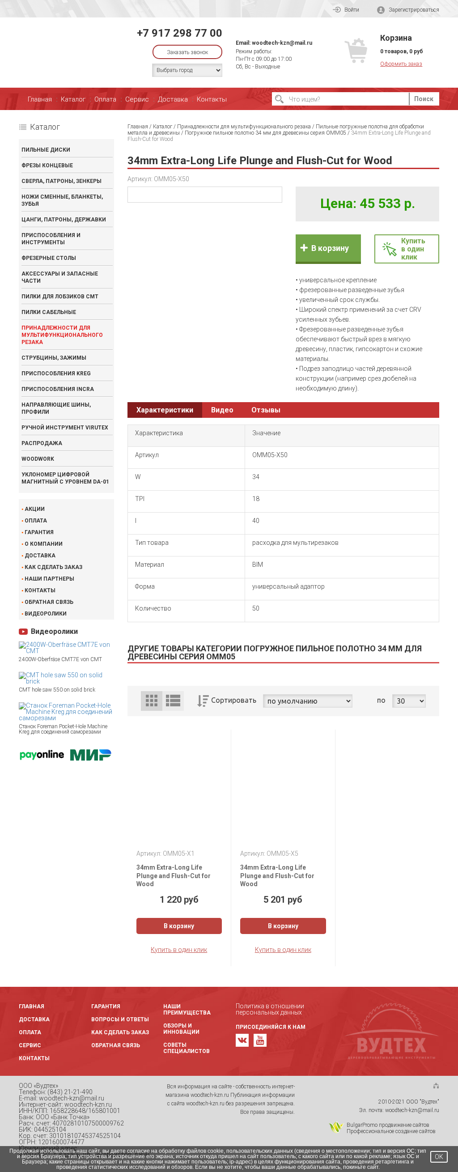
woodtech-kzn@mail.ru (282, 43)
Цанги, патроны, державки (63, 220)
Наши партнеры (49, 579)
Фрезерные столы (48, 258)
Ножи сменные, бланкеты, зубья (62, 200)
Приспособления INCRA (57, 389)
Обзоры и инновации (181, 1029)
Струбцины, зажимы (53, 358)
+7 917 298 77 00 (179, 33)
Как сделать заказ (53, 567)
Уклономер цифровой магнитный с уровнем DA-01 (65, 478)
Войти (351, 10)
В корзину (330, 248)
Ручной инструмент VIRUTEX (64, 428)
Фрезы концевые (47, 165)
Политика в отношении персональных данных (270, 1009)
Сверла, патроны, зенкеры (61, 181)
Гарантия (39, 532)
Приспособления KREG (56, 373)
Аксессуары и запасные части (59, 277)
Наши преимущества (187, 1009)
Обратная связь (49, 602)
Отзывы (265, 410)
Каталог (73, 99)
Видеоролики (46, 613)
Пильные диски (45, 150)
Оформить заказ (401, 64)
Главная (40, 99)
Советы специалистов (186, 1048)
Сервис (137, 99)
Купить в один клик (179, 949)
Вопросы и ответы (120, 1019)
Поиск (423, 98)
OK (439, 1156)
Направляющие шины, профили (56, 408)
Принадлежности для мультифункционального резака (62, 335)
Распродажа (41, 443)
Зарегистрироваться (414, 10)
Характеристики (164, 410)
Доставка (173, 99)
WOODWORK (37, 459)
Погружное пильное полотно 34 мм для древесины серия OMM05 (265, 133)
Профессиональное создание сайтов (391, 1131)
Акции (35, 509)
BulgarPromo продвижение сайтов (388, 1125)
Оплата (105, 99)
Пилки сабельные (48, 312)
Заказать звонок (187, 52)
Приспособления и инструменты (51, 239)
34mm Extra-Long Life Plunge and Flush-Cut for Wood (173, 875)
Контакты (212, 99)
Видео (222, 410)
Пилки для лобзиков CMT (59, 296)
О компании (44, 544)
